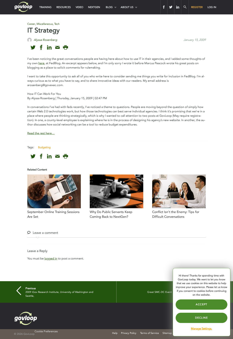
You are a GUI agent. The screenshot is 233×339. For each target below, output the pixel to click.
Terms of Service (149, 333)
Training (45, 7)
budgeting (44, 147)
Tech (57, 24)
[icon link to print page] (65, 47)
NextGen (94, 7)
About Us (127, 7)
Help (114, 333)
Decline (201, 317)
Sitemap (167, 333)
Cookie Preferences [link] (46, 331)
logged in (50, 259)
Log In (212, 7)
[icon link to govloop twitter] (33, 47)
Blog (109, 7)
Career (31, 24)
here (41, 63)
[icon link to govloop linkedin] (49, 47)
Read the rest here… (41, 133)
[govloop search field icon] (185, 7)
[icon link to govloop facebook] (41, 47)
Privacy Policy (128, 333)
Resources (63, 7)
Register (197, 7)
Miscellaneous (45, 24)
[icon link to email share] (57, 47)
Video (79, 7)
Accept (201, 304)
